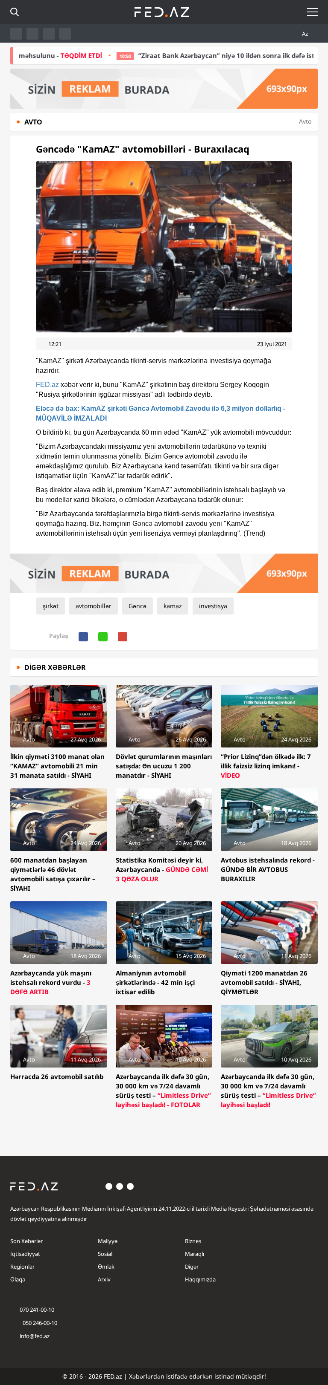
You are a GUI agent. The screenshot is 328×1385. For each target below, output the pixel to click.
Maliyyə (107, 1241)
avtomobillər (93, 606)
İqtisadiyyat (25, 1254)
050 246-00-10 (39, 1323)
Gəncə (137, 606)
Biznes (193, 1241)
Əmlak (106, 1266)
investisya (213, 606)
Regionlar (22, 1266)
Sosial (105, 1254)
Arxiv (104, 1279)
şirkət (51, 606)
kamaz (173, 606)
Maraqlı (194, 1254)
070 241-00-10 (37, 1309)
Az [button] (305, 34)
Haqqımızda (200, 1279)
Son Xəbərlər (26, 1241)
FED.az (47, 384)
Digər (192, 1266)
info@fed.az (35, 1336)
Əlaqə (17, 1279)
